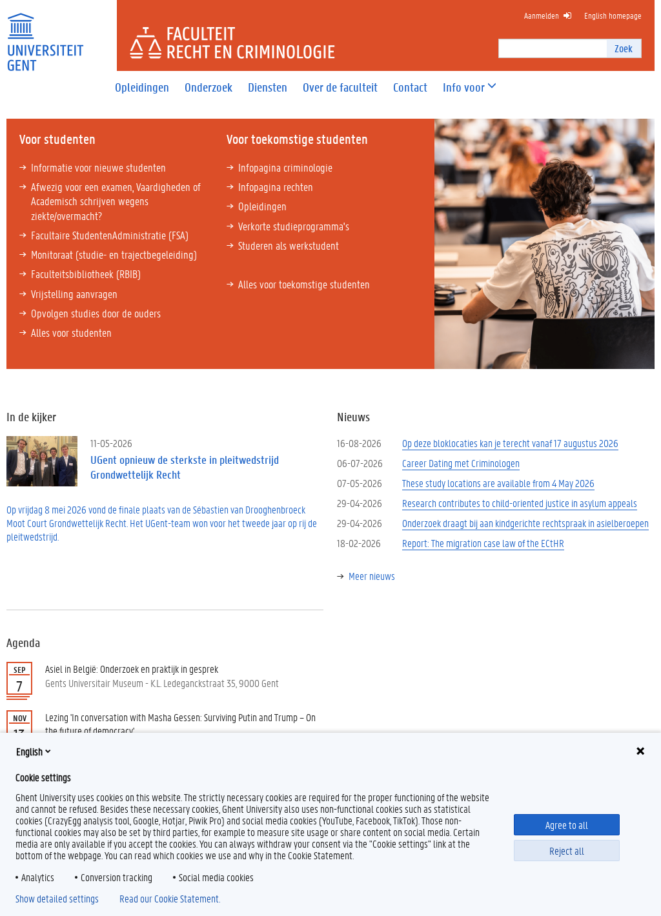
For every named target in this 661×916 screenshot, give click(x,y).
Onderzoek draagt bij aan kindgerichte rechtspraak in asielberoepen (525, 523)
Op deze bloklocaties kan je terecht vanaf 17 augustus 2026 (510, 443)
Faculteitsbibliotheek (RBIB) (86, 273)
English (29, 751)
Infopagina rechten (275, 186)
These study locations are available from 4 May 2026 (498, 483)
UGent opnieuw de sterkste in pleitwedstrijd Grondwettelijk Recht (184, 467)
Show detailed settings (57, 898)
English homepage (613, 15)
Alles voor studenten (71, 332)
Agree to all (566, 824)
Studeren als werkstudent (288, 245)
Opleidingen (262, 206)
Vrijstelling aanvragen (74, 293)
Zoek (624, 48)
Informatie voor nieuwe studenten (98, 167)
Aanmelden (541, 15)
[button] (464, 87)
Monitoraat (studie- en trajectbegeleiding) (114, 254)
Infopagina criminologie (285, 167)
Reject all (566, 850)
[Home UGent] (45, 34)
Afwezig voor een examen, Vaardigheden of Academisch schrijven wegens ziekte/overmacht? (116, 200)
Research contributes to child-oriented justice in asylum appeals (519, 503)
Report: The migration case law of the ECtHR (483, 543)
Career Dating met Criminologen (461, 463)
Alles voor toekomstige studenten (304, 284)
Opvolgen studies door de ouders (96, 313)
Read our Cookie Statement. (169, 898)
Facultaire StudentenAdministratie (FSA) (109, 235)
